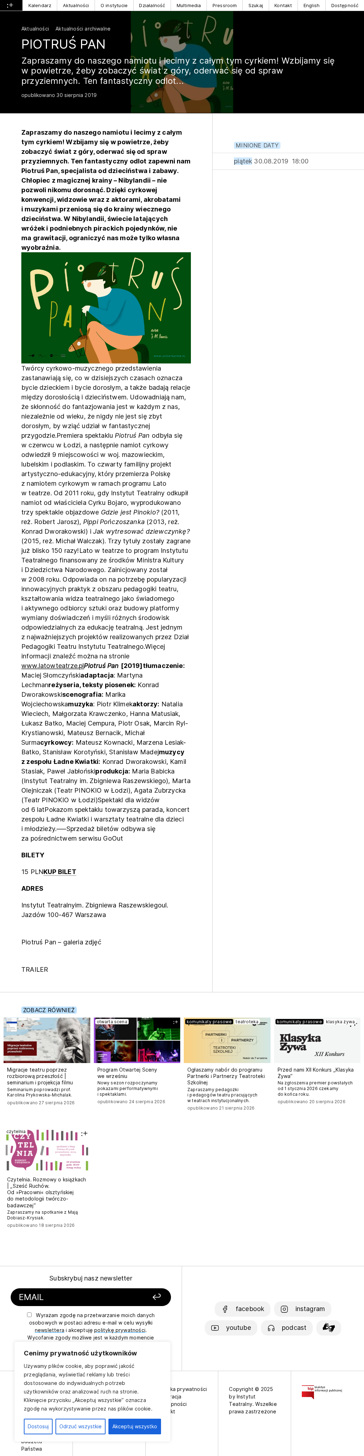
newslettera (49, 1330)
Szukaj (255, 5)
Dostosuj (38, 1426)
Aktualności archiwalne (83, 29)
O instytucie (114, 5)
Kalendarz (40, 5)
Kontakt (283, 5)
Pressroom (225, 5)
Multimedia (189, 5)
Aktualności (76, 5)
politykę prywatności (119, 1330)
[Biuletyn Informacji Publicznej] (322, 1389)
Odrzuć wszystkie (80, 1426)
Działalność (152, 5)
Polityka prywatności (181, 1389)
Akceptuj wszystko (134, 1426)
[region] (92, 1392)
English (312, 5)
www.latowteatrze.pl (52, 665)
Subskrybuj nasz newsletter (90, 1278)
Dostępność (345, 5)
